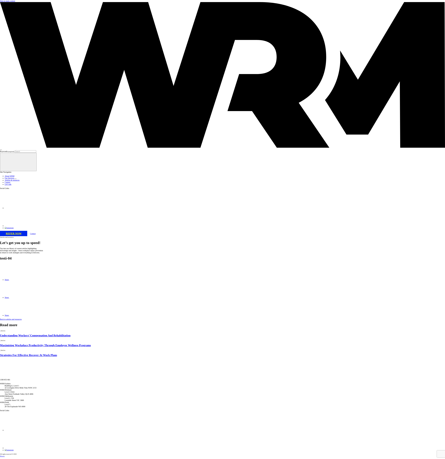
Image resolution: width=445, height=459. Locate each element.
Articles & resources (12, 180)
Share (7, 280)
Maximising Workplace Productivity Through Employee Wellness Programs (45, 345)
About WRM (9, 176)
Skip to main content (7, 1)
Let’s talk (8, 184)
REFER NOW (14, 233)
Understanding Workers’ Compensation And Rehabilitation (35, 335)
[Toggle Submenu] (15, 178)
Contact (33, 234)
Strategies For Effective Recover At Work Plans (28, 355)
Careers (7, 182)
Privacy (2, 456)
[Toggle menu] (1, 149)
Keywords (7, 151)
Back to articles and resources (11, 319)
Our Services (10, 178)
